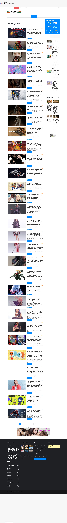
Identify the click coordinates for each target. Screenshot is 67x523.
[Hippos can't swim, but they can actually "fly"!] (49, 116)
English (8, 522)
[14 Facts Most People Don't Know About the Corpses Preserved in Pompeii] (49, 41)
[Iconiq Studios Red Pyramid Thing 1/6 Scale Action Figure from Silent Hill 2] (17, 110)
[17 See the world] (14, 12)
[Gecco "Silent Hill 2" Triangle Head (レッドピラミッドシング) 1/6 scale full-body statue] (17, 83)
